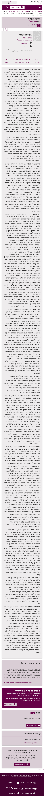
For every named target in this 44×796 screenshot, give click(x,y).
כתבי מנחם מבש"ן (13, 11)
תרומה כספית (17, 7)
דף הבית (39, 11)
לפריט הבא (5, 60)
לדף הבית (41, 769)
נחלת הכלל (23, 43)
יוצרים (32, 11)
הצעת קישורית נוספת (32, 743)
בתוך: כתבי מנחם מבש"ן (24, 40)
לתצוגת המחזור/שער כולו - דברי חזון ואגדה (21, 60)
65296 (9, 2)
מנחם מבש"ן (25, 11)
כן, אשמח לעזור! (21, 764)
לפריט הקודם (38, 60)
